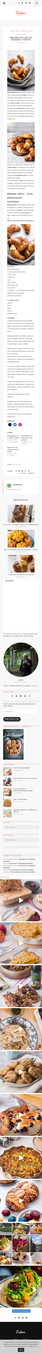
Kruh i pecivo (16, 464)
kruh (30, 31)
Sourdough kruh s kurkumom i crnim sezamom (27, 438)
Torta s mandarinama (21, 768)
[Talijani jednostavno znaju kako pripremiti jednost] (21, 1029)
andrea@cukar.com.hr (13, 489)
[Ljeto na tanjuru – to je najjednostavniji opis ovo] (21, 986)
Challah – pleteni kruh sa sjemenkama (21, 524)
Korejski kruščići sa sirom (21, 574)
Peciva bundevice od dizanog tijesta (21, 549)
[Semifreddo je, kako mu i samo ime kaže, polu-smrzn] (21, 900)
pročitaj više (34, 685)
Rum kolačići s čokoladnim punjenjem (21, 863)
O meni (15, 1339)
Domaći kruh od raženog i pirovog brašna (12, 449)
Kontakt (25, 1339)
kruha (24, 95)
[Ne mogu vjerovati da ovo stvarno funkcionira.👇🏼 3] (21, 1072)
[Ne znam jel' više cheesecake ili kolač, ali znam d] (21, 1115)
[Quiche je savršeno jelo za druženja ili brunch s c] (21, 1158)
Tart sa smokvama (20, 799)
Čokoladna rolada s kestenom (25, 778)
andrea (18, 484)
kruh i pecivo (21, 34)
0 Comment (30, 473)
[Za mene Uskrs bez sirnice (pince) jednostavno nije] (21, 1201)
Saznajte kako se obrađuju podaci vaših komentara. (18, 636)
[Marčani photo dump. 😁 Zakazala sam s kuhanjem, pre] (21, 1244)
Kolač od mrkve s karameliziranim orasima (23, 789)
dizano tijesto (15, 31)
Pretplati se (11, 719)
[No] (39, 1347)
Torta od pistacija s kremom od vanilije (21, 870)
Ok (21, 1350)
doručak (25, 31)
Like (22, 473)
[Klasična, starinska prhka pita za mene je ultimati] (21, 943)
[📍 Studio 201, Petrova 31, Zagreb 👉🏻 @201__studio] (21, 1287)
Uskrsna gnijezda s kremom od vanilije (25, 810)
